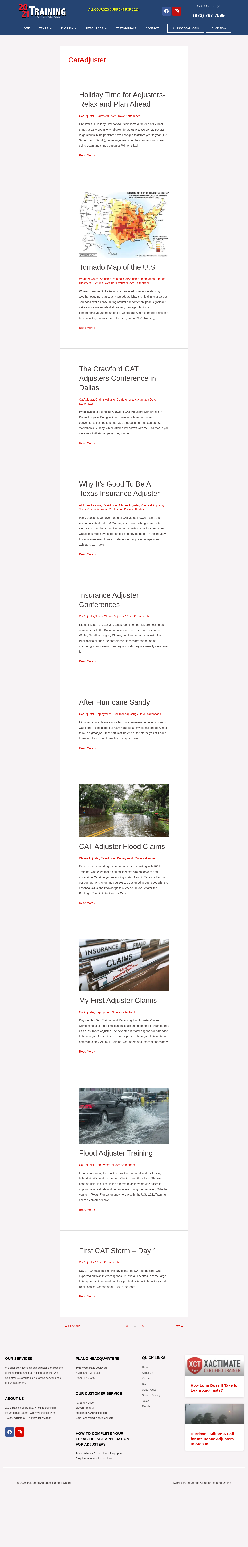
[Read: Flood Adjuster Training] (124, 1115)
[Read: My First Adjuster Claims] (124, 965)
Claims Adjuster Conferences (114, 399)
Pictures (98, 283)
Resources (94, 28)
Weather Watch (89, 278)
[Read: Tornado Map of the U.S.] (124, 224)
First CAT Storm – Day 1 (118, 1251)
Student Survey (151, 1395)
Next (178, 1326)
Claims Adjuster (105, 116)
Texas (43, 28)
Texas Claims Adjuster (93, 509)
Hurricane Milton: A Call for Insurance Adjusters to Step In (212, 1439)
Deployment (147, 278)
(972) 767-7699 (209, 15)
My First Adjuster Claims (118, 1000)
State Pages (149, 1389)
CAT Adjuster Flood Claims (122, 846)
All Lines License (90, 505)
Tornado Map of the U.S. (118, 267)
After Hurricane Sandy (114, 702)
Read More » (87, 155)
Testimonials (126, 28)
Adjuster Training (111, 278)
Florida (67, 28)
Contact (152, 28)
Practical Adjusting (153, 505)
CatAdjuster (86, 116)
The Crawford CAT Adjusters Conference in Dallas (117, 378)
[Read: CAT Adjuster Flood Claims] (124, 810)
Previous (72, 1326)
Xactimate (141, 399)
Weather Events (115, 283)
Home (26, 28)
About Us (147, 1372)
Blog (144, 1383)
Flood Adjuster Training (116, 1153)
